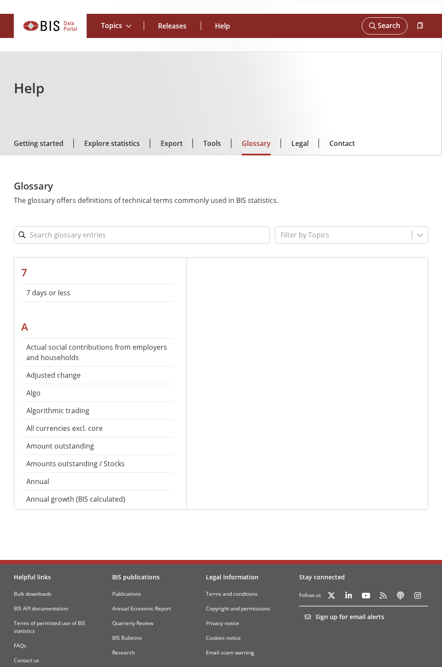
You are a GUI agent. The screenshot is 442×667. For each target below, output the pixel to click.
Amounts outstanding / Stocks (75, 463)
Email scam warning (230, 652)
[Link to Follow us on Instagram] (418, 595)
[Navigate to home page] (50, 26)
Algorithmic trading (57, 410)
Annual (37, 481)
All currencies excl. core (64, 428)
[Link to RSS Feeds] (383, 595)
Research (123, 652)
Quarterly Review (132, 623)
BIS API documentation (41, 608)
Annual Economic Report (141, 608)
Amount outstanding (60, 446)
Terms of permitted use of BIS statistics (49, 627)
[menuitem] (97, 293)
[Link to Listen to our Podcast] (400, 595)
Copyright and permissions (238, 608)
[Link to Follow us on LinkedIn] (349, 595)
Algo (33, 393)
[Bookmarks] (419, 26)
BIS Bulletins (127, 638)
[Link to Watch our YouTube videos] (366, 595)
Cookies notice (223, 638)
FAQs (20, 645)
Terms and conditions (232, 593)
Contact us (26, 660)
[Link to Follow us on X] (331, 595)
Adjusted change (53, 375)
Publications (126, 593)
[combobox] (331, 235)
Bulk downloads (32, 593)
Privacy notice (222, 623)
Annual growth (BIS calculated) (75, 499)
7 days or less (48, 292)
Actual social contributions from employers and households (96, 352)
